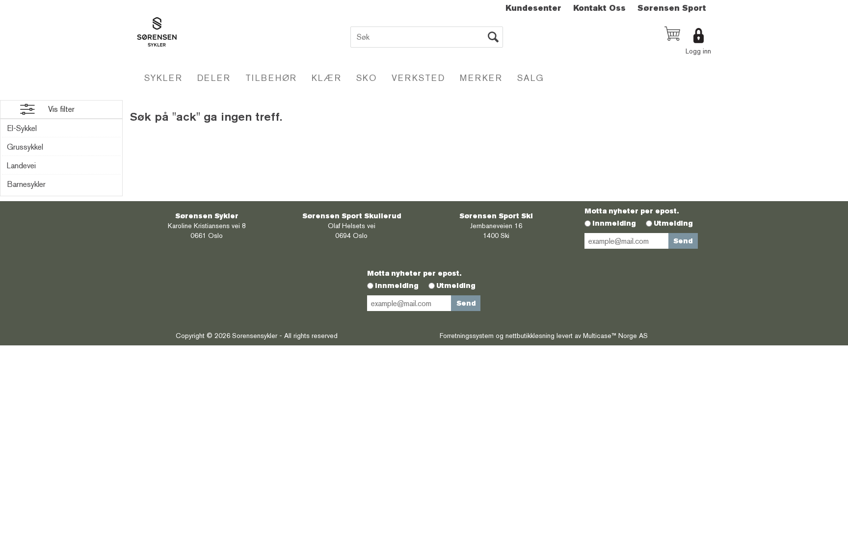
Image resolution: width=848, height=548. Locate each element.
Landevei (21, 165)
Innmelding (614, 223)
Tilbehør (271, 78)
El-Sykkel (22, 128)
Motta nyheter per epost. (631, 211)
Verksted (418, 78)
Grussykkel (25, 147)
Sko (366, 78)
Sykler (163, 78)
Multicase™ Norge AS (615, 335)
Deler (214, 78)
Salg (530, 78)
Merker (481, 78)
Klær (327, 78)
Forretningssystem (467, 335)
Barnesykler (26, 184)
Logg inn (698, 51)
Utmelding (673, 223)
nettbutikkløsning (530, 335)
